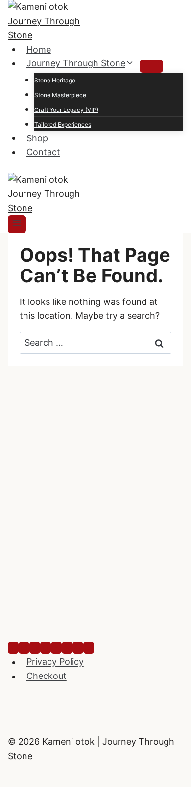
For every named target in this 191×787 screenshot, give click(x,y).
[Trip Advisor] (67, 648)
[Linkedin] (34, 648)
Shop (37, 138)
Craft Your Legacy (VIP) (66, 109)
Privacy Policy (55, 662)
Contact (43, 152)
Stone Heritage (54, 80)
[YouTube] (56, 648)
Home (38, 49)
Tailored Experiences (62, 124)
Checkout (46, 676)
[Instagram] (24, 648)
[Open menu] (17, 224)
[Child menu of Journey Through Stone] (151, 66)
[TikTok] (45, 648)
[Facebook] (13, 648)
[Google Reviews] (77, 648)
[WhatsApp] (88, 648)
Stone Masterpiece (60, 95)
